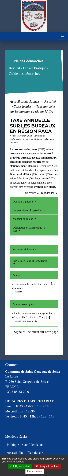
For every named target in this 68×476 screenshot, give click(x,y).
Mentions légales (16, 436)
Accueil (14, 68)
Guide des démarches (24, 74)
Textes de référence (23, 249)
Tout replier (31, 192)
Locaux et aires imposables (28, 210)
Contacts (12, 365)
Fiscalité (50, 101)
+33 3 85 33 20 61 (18, 392)
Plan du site (35, 452)
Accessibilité (15, 452)
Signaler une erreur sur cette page (36, 332)
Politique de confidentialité (25, 444)
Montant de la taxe (23, 218)
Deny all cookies (48, 466)
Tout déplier (49, 192)
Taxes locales (23, 106)
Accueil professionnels (25, 101)
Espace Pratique (34, 68)
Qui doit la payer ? (23, 201)
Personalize (34, 471)
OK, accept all (21, 466)
